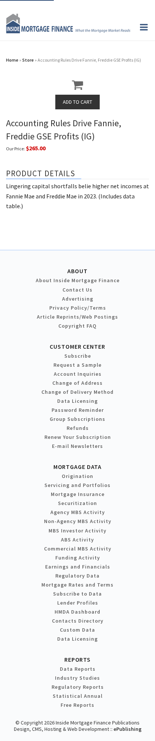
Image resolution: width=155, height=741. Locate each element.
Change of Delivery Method (77, 392)
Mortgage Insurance (78, 494)
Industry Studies (77, 677)
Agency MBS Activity (77, 512)
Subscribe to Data (77, 593)
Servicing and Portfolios (77, 485)
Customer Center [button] (77, 346)
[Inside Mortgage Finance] (68, 31)
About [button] (77, 271)
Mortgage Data (77, 466)
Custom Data (77, 629)
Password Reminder (78, 410)
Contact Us (77, 289)
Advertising (77, 298)
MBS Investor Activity (77, 530)
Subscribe (77, 355)
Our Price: (15, 148)
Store (28, 60)
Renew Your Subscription (77, 437)
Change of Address (77, 383)
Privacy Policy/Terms (77, 307)
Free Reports (77, 705)
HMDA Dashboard (77, 611)
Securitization (77, 503)
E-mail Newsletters (77, 446)
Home (12, 60)
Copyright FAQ (77, 325)
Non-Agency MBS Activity (77, 521)
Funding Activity (77, 557)
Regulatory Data (77, 575)
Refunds (78, 428)
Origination (77, 476)
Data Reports (78, 668)
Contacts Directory (77, 620)
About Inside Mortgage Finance (78, 280)
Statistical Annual (78, 696)
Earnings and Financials (77, 566)
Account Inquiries (78, 373)
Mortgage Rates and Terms (77, 584)
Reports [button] (77, 659)
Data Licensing (77, 401)
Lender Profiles (77, 602)
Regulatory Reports (78, 687)
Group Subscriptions (77, 419)
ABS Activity (77, 539)
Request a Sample (77, 364)
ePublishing (127, 729)
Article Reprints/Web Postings (77, 316)
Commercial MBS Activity (77, 548)
